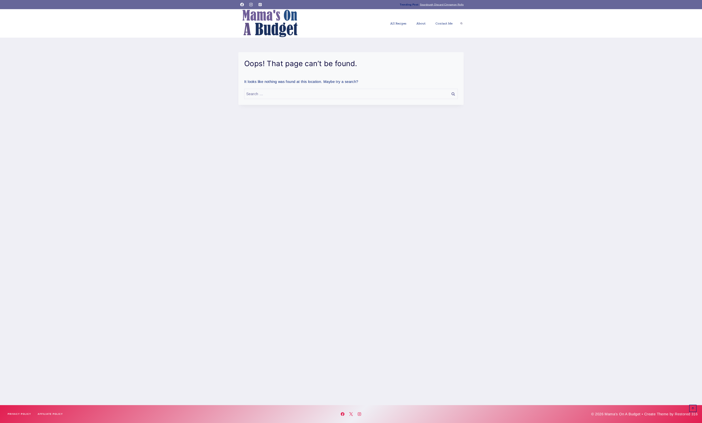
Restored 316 (686, 414)
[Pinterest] (260, 4)
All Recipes (398, 23)
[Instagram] (251, 4)
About (421, 23)
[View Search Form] (461, 23)
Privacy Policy (19, 414)
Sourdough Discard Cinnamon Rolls (442, 4)
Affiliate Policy (50, 414)
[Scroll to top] (693, 408)
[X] (351, 414)
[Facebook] (242, 4)
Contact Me (443, 23)
